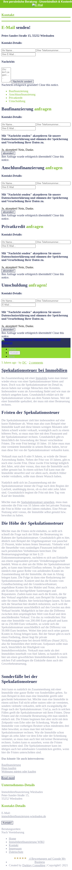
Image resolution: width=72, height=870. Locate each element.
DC (24, 362)
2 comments (36, 362)
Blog (12, 356)
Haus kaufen (8, 768)
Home (12, 349)
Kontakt (14, 352)
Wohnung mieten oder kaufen (18, 771)
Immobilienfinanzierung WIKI (26, 841)
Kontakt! (7, 822)
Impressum (15, 848)
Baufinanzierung (11, 764)
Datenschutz (16, 851)
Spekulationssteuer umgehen (37, 502)
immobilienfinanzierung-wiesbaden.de (23, 816)
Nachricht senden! (22, 81)
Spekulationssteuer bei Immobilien (34, 370)
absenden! (8, 153)
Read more (8, 777)
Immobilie (41, 378)
